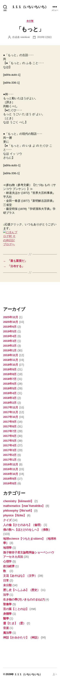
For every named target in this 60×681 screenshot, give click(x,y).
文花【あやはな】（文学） (20, 575)
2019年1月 (10, 350)
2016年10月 (10, 473)
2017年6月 (10, 435)
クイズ (7, 520)
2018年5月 (10, 388)
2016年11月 (10, 469)
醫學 (6, 618)
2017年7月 (10, 431)
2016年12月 (10, 464)
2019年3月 (10, 340)
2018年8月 (10, 374)
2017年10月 (10, 416)
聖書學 (7, 604)
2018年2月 (10, 402)
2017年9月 (10, 421)
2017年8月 (10, 426)
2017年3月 (10, 450)
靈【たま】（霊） (14, 623)
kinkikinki (25, 37)
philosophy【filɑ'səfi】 (18, 510)
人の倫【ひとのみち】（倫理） (23, 524)
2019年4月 (10, 336)
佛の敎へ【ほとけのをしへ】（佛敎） (27, 529)
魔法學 (7, 632)
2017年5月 (10, 440)
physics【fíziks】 (14, 515)
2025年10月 (10, 321)
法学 (6, 594)
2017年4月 (10, 445)
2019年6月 (10, 326)
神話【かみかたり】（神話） (21, 637)
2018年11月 (10, 359)
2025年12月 (10, 317)
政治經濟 (9, 566)
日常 (6, 580)
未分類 (30, 21)
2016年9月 (10, 478)
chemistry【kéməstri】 (18, 501)
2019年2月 (10, 345)
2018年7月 (10, 378)
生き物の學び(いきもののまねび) (24, 599)
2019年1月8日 (44, 37)
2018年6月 (10, 383)
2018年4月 (10, 393)
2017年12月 (10, 407)
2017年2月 (10, 454)
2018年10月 (10, 364)
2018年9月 (10, 369)
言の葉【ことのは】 (16, 609)
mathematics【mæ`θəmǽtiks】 (24, 505)
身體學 (7, 613)
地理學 (7, 547)
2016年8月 (10, 483)
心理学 (7, 561)
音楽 (6, 628)
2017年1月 (10, 459)
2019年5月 (10, 331)
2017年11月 (10, 412)
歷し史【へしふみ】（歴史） (21, 590)
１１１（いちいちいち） (30, 6)
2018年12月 (10, 355)
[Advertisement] (19, 294)
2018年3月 (10, 397)
